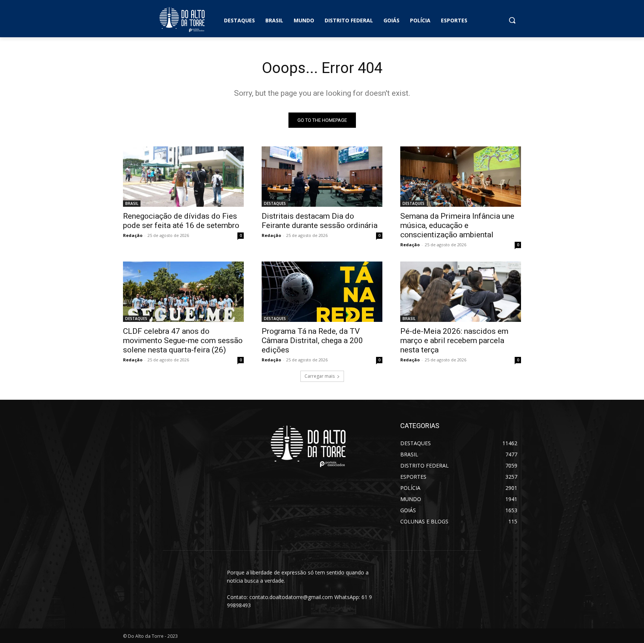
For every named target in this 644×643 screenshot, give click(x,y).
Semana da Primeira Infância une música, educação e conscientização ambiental (457, 225)
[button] (512, 20)
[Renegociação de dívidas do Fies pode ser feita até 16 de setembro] (183, 176)
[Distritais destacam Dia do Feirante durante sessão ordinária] (322, 176)
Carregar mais (319, 376)
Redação (132, 235)
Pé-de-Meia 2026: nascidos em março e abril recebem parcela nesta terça (454, 340)
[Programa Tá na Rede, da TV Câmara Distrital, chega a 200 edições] (322, 292)
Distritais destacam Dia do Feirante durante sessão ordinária (320, 221)
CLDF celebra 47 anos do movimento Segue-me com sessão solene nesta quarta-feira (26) (183, 340)
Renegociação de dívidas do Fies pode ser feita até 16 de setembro (181, 221)
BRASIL (131, 203)
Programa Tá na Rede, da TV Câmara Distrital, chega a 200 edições (312, 340)
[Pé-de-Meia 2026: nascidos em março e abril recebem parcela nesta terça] (460, 292)
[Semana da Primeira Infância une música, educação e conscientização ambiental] (460, 176)
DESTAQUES (275, 203)
